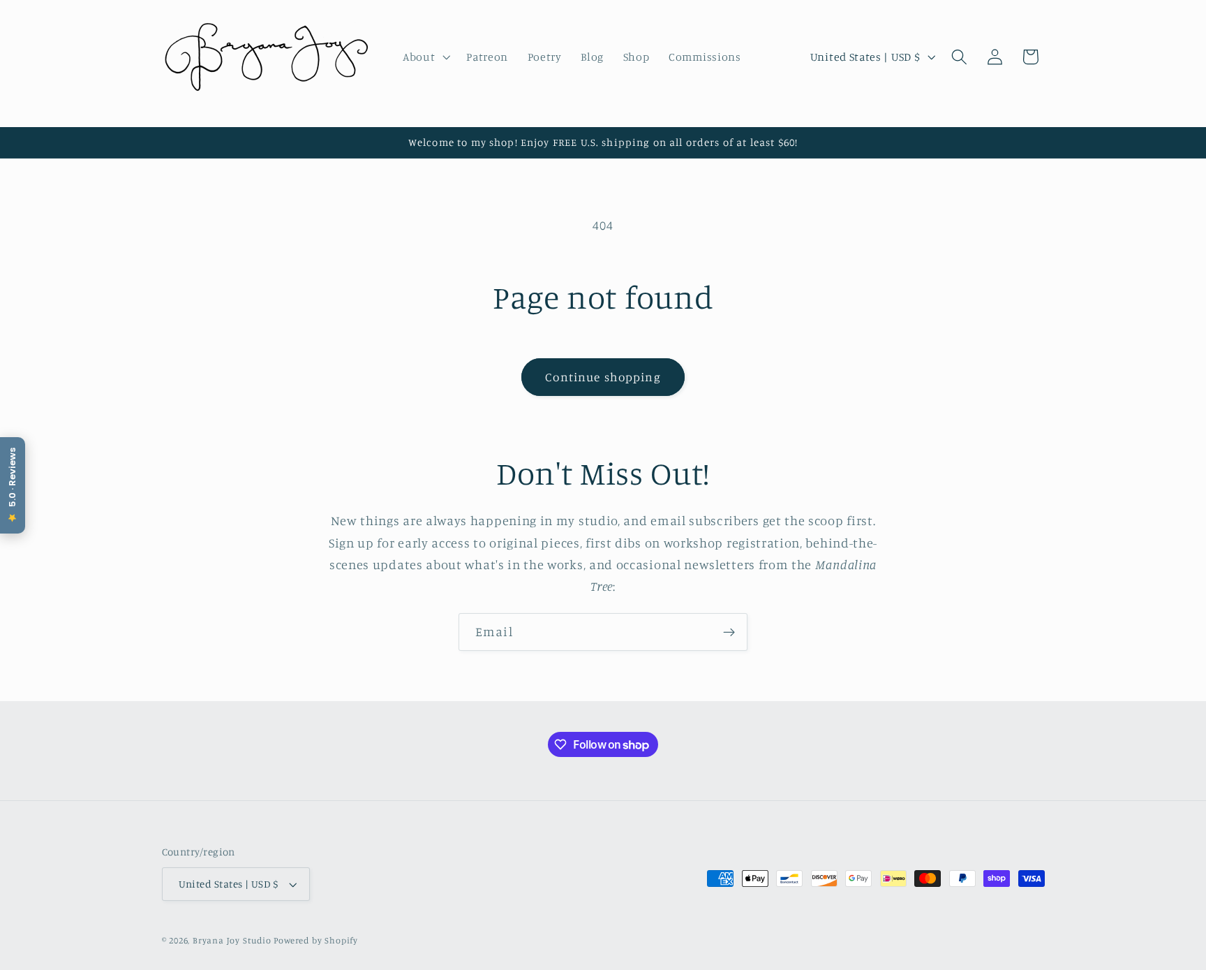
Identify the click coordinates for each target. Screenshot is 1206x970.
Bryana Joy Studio (232, 940)
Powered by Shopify (316, 940)
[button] (424, 56)
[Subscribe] (729, 632)
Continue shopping (603, 376)
